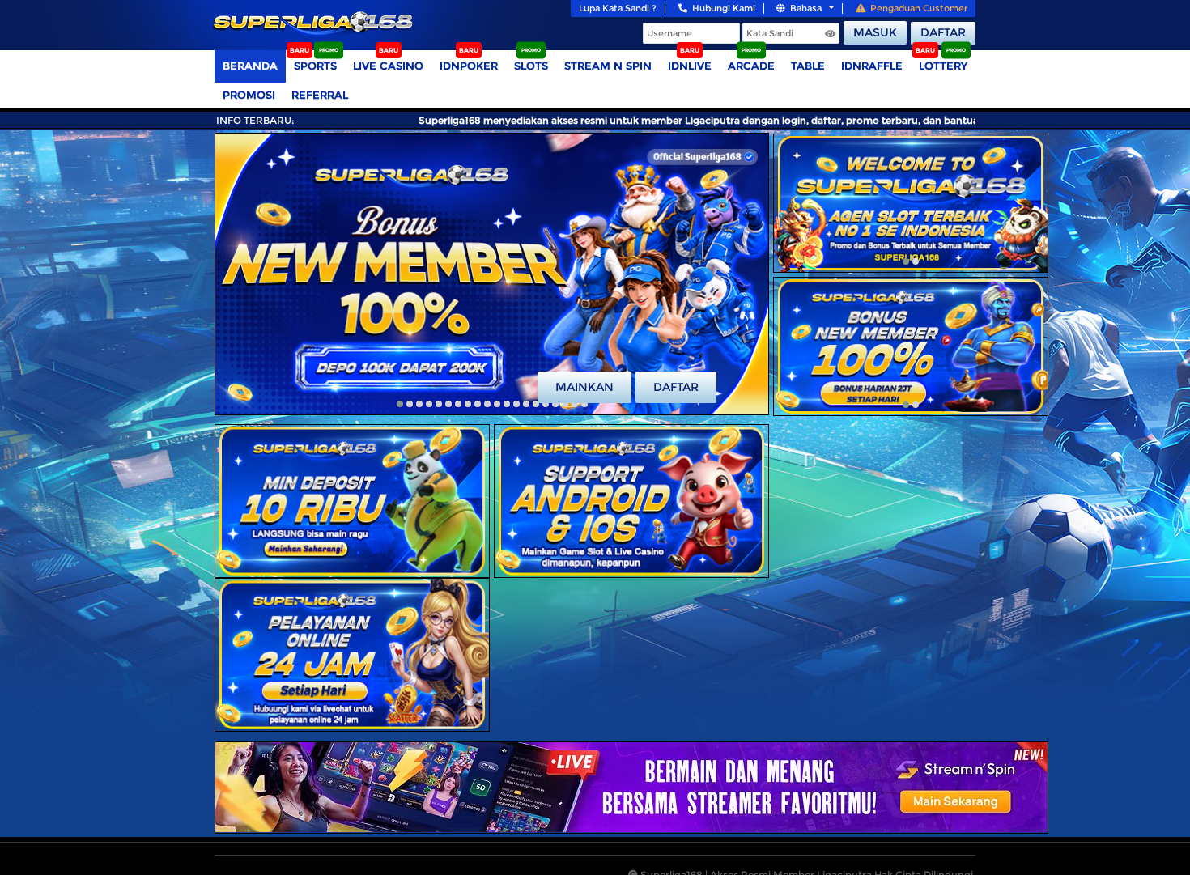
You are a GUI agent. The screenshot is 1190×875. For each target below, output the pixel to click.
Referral (319, 94)
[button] (400, 404)
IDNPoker (469, 65)
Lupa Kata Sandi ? (618, 8)
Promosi (249, 94)
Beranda (250, 65)
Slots (531, 65)
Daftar (943, 32)
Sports (315, 65)
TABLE (808, 65)
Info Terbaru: (255, 120)
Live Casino (388, 65)
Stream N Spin (608, 65)
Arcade (751, 65)
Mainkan (584, 387)
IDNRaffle (872, 65)
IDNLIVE (690, 65)
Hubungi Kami (723, 8)
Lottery (943, 65)
